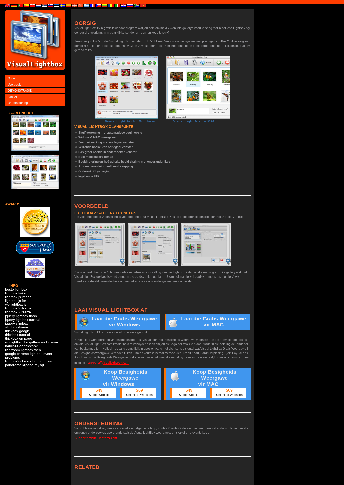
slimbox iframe (16, 327)
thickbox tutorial (17, 335)
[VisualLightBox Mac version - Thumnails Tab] (206, 244)
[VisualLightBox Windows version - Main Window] (126, 87)
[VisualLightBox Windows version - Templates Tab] (153, 244)
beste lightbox (16, 289)
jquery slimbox (16, 323)
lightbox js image (18, 297)
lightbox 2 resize (18, 312)
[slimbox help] (35, 153)
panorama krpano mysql (24, 365)
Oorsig (12, 78)
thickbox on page (18, 338)
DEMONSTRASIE (20, 90)
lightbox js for (15, 301)
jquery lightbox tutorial (22, 320)
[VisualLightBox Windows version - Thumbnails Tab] (100, 244)
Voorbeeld (15, 84)
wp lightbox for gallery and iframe (31, 342)
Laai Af (12, 97)
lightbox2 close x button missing (30, 361)
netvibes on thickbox (21, 346)
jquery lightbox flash (21, 316)
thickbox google (17, 331)
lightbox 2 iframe (18, 308)
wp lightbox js (15, 304)
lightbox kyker (16, 293)
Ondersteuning (18, 103)
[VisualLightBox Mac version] (198, 87)
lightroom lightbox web (23, 350)
